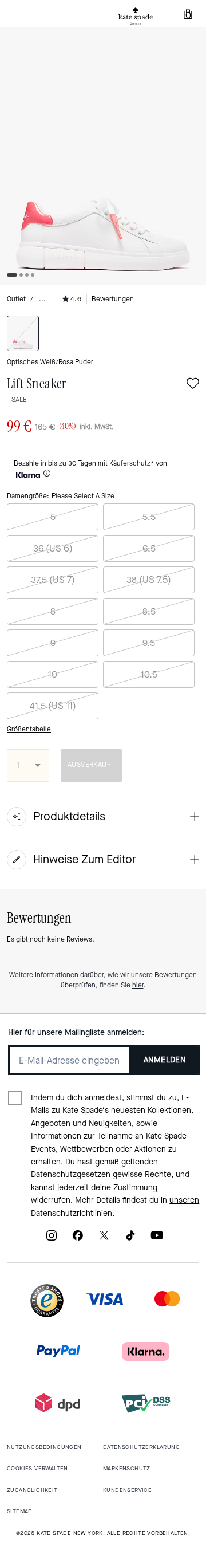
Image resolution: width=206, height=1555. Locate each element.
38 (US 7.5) (148, 580)
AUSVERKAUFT (91, 764)
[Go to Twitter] (104, 1239)
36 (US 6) (53, 548)
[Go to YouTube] (157, 1239)
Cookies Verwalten (37, 1468)
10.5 (149, 674)
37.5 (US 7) (53, 580)
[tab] (135, 16)
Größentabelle (29, 729)
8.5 (149, 611)
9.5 (148, 643)
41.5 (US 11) (53, 706)
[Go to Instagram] (51, 1239)
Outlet (16, 299)
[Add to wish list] (193, 384)
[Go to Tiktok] (130, 1239)
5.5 (149, 517)
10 (52, 674)
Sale (19, 399)
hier (138, 985)
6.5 (149, 548)
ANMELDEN (164, 1059)
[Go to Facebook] (78, 1239)
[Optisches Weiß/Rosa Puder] (23, 333)
